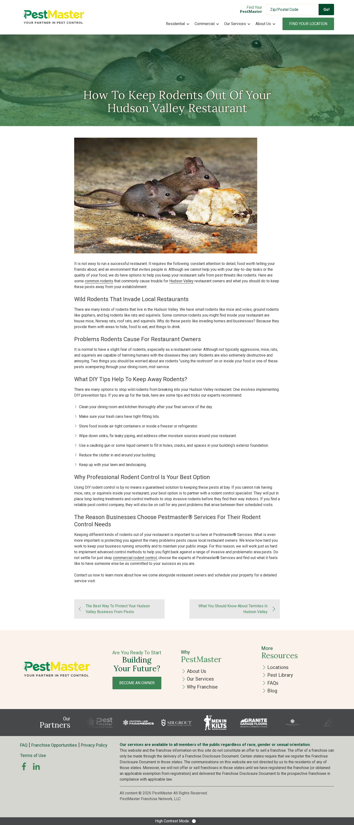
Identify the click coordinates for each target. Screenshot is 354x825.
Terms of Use (33, 755)
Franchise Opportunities (54, 745)
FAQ (23, 745)
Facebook (24, 766)
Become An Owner (137, 683)
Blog (272, 691)
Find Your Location (308, 23)
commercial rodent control (135, 557)
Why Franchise (202, 687)
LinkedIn (36, 766)
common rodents (99, 281)
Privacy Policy (94, 745)
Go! (326, 9)
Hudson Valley (181, 281)
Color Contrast (195, 821)
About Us (196, 671)
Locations (277, 667)
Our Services (200, 679)
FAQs (272, 683)
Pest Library (280, 675)
